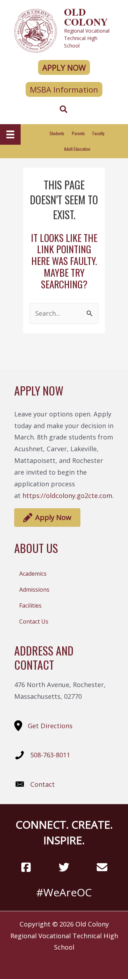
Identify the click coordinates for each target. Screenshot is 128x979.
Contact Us (33, 621)
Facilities (30, 605)
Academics (33, 573)
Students (56, 133)
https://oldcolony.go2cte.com (67, 495)
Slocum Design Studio (76, 962)
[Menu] (10, 134)
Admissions (34, 589)
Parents (78, 133)
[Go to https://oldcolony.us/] (64, 30)
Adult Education (77, 149)
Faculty (98, 133)
